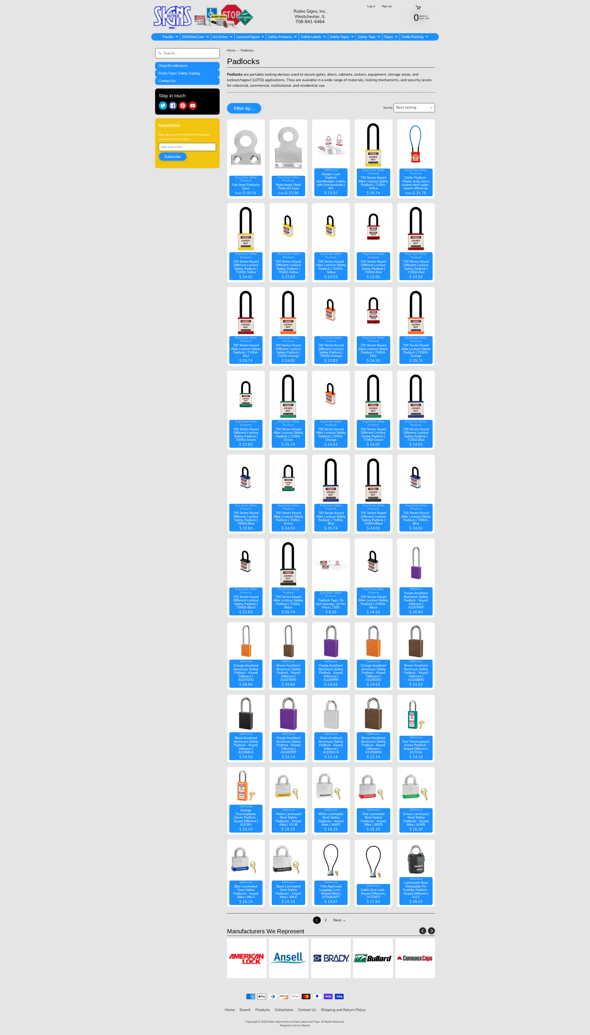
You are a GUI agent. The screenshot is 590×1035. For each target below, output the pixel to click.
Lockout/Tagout (250, 37)
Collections (284, 1009)
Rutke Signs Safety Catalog (179, 73)
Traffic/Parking (415, 37)
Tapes (391, 37)
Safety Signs (342, 37)
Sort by (388, 108)
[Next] (431, 930)
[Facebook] (173, 105)
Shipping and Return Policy (343, 1009)
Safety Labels (314, 37)
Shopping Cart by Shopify (295, 1025)
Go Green (223, 37)
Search (245, 1009)
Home (231, 50)
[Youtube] (193, 105)
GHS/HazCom (196, 37)
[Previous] (422, 930)
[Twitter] (163, 105)
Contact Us (167, 81)
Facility (171, 37)
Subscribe (172, 157)
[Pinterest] (183, 105)
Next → (339, 920)
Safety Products (283, 37)
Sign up (387, 6)
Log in (371, 6)
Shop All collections (173, 66)
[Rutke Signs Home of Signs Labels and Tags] (204, 17)
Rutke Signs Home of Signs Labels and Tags (293, 1021)
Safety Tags (369, 37)
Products (262, 1009)
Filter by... (244, 108)
